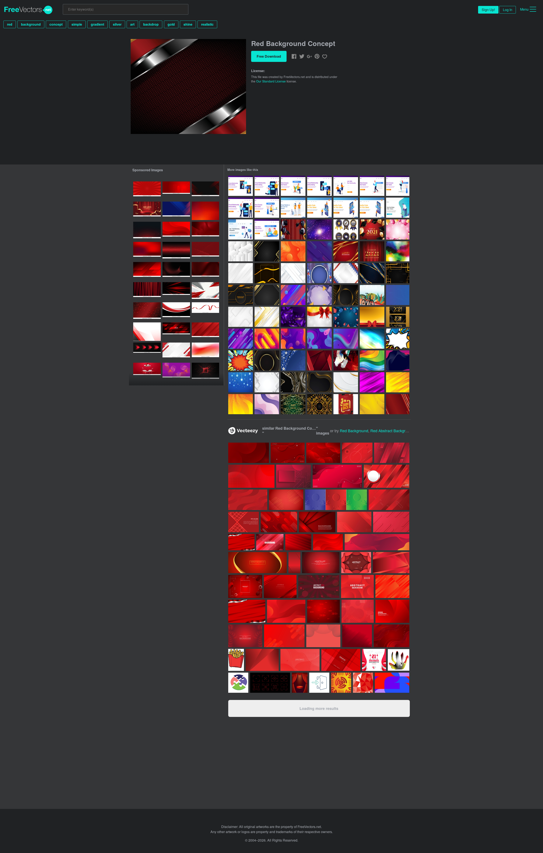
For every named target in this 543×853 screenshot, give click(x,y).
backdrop (151, 24)
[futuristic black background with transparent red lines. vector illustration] (205, 190)
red (9, 24)
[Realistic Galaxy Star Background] (319, 229)
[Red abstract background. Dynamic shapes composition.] (147, 251)
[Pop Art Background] (240, 360)
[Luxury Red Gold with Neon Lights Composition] (397, 404)
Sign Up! (488, 9)
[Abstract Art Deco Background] (293, 404)
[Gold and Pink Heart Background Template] (397, 229)
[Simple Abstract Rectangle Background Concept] (397, 273)
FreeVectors (28, 10)
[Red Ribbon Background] (372, 317)
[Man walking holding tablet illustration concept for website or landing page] (372, 186)
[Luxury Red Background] (345, 251)
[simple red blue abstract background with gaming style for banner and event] (176, 211)
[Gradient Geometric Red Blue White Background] (345, 273)
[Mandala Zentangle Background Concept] (319, 404)
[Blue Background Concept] (372, 273)
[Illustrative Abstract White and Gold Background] (267, 317)
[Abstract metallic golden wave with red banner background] (257, 562)
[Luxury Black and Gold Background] (267, 251)
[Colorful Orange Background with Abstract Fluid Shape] (293, 251)
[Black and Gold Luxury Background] (345, 295)
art (132, 24)
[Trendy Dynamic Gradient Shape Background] (345, 339)
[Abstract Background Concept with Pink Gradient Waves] (397, 360)
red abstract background (392, 430)
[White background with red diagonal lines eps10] (176, 352)
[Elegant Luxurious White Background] (240, 273)
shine (187, 24)
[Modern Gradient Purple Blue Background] (240, 339)
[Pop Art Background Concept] (397, 339)
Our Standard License (271, 81)
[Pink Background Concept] (372, 382)
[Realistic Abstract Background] (345, 317)
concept (56, 24)
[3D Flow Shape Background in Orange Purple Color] (267, 339)
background (31, 24)
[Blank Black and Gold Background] (267, 360)
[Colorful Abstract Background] (293, 295)
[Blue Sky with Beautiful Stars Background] (293, 360)
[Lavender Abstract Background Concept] (267, 404)
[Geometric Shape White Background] (240, 317)
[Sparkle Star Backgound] (240, 382)
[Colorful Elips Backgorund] (319, 251)
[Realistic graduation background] (293, 229)
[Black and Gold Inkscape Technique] (293, 382)
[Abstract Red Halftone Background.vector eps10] (205, 251)
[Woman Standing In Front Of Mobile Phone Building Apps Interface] (345, 208)
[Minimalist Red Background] (319, 360)
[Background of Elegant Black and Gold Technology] (240, 295)
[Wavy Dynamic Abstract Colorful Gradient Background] (293, 339)
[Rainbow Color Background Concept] (372, 360)
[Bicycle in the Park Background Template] (372, 295)
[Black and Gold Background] (267, 273)
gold (171, 24)
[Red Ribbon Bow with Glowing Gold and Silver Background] (319, 317)
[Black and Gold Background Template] (267, 295)
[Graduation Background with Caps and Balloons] (372, 229)
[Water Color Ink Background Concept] (397, 251)
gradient (97, 24)
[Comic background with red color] (147, 190)
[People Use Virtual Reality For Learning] (293, 208)
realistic (207, 24)
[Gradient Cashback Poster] (345, 404)
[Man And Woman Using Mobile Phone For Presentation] (319, 208)
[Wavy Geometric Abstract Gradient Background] (319, 339)
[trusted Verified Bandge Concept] (345, 229)
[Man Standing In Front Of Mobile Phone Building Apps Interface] (372, 208)
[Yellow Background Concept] (397, 382)
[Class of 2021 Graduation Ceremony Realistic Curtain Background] (372, 251)
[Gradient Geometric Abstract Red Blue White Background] (319, 273)
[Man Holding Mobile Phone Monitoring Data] (240, 229)
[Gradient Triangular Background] (293, 317)
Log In (507, 9)
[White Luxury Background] (345, 382)
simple (76, 24)
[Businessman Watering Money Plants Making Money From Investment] (397, 208)
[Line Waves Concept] (397, 295)
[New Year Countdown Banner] (397, 317)
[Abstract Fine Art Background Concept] (345, 360)
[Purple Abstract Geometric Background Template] (319, 295)
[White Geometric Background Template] (267, 382)
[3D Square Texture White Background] (240, 251)
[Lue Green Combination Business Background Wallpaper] (372, 339)
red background (354, 430)
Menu (524, 9)
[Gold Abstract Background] (372, 404)
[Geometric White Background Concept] (293, 273)
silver (117, 24)
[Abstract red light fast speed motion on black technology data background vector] (176, 291)
